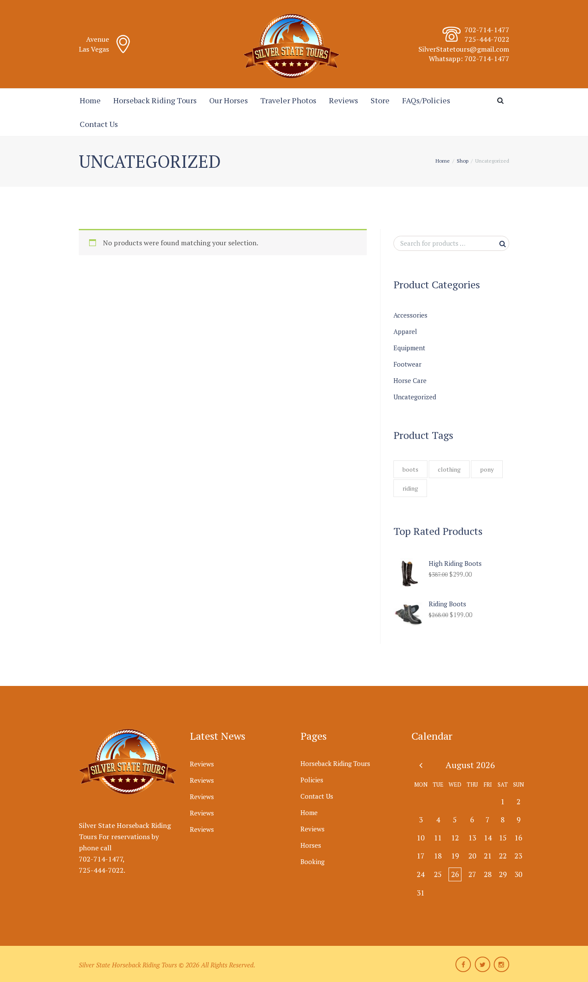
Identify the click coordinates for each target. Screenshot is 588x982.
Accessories (410, 315)
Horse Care (410, 380)
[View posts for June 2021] (420, 765)
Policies (311, 779)
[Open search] (502, 100)
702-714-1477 (486, 29)
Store (380, 100)
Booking (312, 861)
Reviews (343, 100)
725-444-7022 (101, 870)
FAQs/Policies (426, 100)
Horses (310, 845)
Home (90, 100)
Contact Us (99, 124)
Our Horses (228, 100)
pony (487, 469)
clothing (449, 469)
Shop (462, 160)
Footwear (407, 364)
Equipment (409, 347)
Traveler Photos (288, 100)
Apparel (405, 331)
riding (410, 488)
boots (410, 469)
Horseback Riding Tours (155, 100)
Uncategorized (414, 396)
